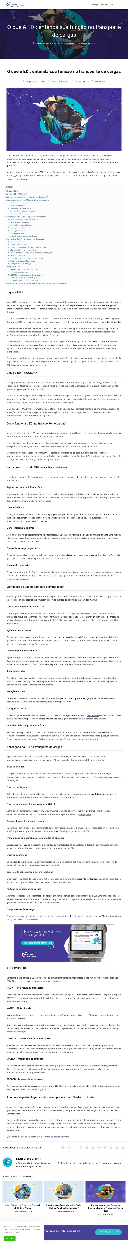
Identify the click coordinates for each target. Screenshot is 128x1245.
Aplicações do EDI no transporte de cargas (25, 239)
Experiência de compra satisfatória (24, 236)
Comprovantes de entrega (21, 264)
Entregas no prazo (18, 233)
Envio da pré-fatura (18, 244)
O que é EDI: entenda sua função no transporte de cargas (73, 43)
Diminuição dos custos (19, 214)
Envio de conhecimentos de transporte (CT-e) (28, 247)
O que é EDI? (12, 191)
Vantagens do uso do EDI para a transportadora (28, 200)
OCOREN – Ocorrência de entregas (24, 278)
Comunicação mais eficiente (21, 225)
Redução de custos (18, 230)
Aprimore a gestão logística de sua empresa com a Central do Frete (36, 283)
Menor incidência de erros (21, 208)
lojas (69, 308)
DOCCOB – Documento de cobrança (24, 280)
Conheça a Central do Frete (108, 1232)
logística (96, 155)
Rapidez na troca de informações (23, 203)
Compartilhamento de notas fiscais (24, 250)
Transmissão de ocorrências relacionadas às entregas (31, 253)
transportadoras (51, 382)
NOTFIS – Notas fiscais (19, 272)
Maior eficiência (17, 205)
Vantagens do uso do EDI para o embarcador (26, 217)
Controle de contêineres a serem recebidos (27, 258)
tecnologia (61, 155)
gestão (9, 902)
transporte (114, 308)
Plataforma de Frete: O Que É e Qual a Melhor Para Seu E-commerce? (64, 1206)
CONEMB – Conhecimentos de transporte (26, 275)
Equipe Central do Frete (35, 81)
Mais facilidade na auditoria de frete (24, 219)
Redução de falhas (18, 228)
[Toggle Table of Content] (118, 187)
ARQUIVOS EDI (13, 266)
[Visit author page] (7, 1162)
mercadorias (93, 715)
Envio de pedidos (17, 242)
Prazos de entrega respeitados (23, 211)
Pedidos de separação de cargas (23, 261)
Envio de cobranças (18, 255)
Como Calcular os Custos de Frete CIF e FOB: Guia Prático (22, 1206)
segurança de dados (70, 331)
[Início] (33, 43)
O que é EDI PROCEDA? (17, 194)
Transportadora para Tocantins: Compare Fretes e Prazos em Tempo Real (105, 1208)
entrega (24, 1001)
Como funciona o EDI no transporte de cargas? (27, 197)
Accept (9, 1239)
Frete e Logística (82, 81)
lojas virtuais (112, 596)
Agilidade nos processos (20, 222)
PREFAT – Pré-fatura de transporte (24, 269)
